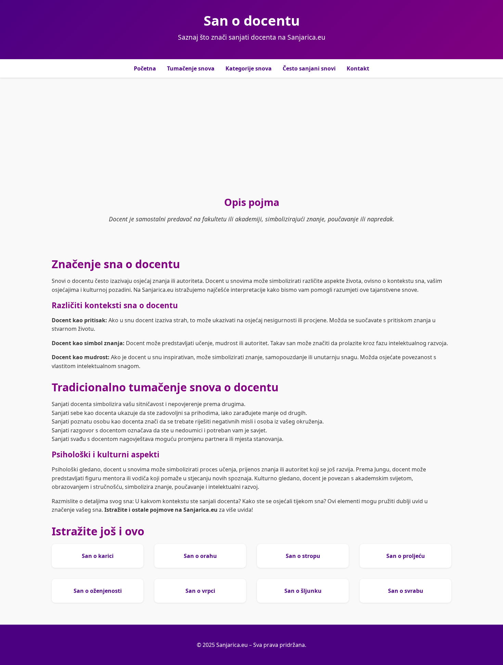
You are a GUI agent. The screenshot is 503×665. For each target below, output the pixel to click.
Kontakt (358, 68)
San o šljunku (303, 591)
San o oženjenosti (98, 591)
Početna (145, 68)
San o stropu (303, 556)
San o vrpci (200, 591)
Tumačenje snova (191, 68)
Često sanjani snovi (309, 68)
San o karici (98, 556)
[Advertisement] (251, 136)
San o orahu (200, 556)
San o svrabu (405, 591)
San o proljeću (405, 556)
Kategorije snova (248, 68)
